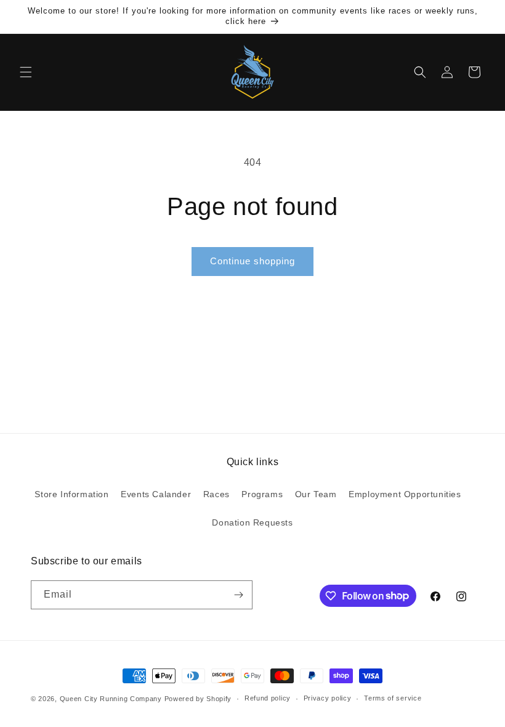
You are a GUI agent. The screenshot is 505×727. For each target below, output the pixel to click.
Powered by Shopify (198, 698)
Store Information (71, 494)
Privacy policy (328, 698)
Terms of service (392, 698)
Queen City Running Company (111, 698)
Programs (262, 494)
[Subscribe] (238, 594)
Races (216, 494)
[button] (25, 72)
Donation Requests (252, 522)
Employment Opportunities (405, 494)
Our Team (316, 494)
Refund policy (267, 698)
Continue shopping (252, 261)
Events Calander (156, 494)
